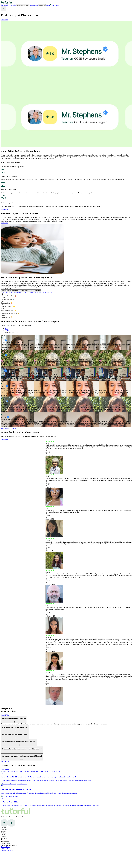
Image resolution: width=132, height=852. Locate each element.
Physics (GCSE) (6, 292)
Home (6, 329)
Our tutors (4, 5)
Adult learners (33, 5)
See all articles (5, 770)
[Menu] (3, 8)
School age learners (22, 5)
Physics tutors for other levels (10, 290)
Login (48, 5)
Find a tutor (4, 20)
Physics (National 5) (45, 292)
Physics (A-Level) (17, 292)
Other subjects (24, 290)
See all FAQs (5, 715)
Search (7, 330)
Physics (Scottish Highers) (31, 292)
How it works (11, 5)
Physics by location (35, 290)
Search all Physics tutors (8, 428)
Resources (42, 5)
